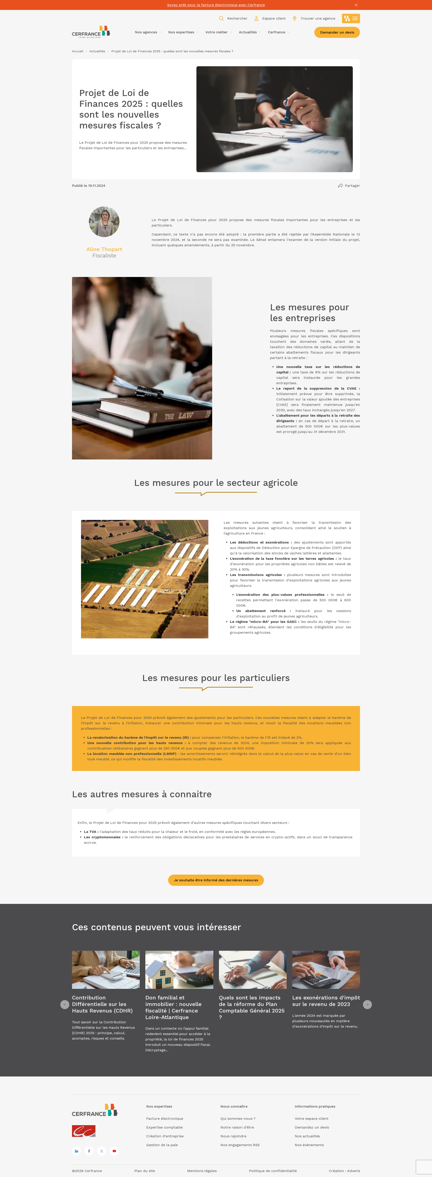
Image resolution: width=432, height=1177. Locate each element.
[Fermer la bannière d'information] (356, 5)
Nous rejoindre (233, 1136)
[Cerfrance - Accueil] (91, 32)
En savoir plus (106, 1005)
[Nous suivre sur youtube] (114, 1151)
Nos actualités (307, 1136)
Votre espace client (311, 1118)
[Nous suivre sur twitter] (101, 1151)
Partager (352, 185)
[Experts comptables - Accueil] (85, 1131)
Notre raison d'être (237, 1127)
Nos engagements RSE (240, 1145)
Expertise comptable (164, 1127)
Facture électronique (164, 1118)
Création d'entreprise (165, 1136)
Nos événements (309, 1145)
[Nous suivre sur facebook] (89, 1151)
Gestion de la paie (162, 1145)
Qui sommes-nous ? (238, 1118)
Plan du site (144, 1171)
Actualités (97, 51)
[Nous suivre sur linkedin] (76, 1151)
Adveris (353, 1171)
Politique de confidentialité (273, 1171)
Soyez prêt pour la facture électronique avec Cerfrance (216, 5)
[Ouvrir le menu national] (351, 18)
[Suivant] (367, 1004)
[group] (106, 1005)
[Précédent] (64, 1004)
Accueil (77, 51)
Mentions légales (202, 1171)
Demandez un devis (312, 1127)
